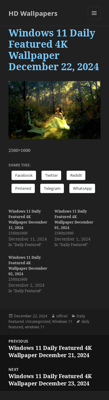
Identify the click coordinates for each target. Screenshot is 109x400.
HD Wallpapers (33, 13)
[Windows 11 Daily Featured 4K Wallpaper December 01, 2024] (77, 228)
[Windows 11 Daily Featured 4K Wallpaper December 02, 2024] (31, 274)
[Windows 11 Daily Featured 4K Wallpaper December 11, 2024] (31, 228)
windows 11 (35, 327)
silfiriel (62, 316)
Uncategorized (37, 321)
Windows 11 (62, 321)
